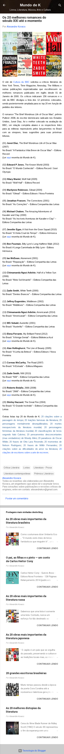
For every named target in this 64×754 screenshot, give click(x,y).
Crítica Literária (11, 467)
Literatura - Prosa (43, 467)
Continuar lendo (47, 548)
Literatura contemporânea (17, 473)
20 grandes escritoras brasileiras (26, 673)
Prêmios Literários (44, 473)
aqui (9, 157)
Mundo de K (30, 5)
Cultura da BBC (21, 82)
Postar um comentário (16, 498)
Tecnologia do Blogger (34, 750)
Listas (26, 467)
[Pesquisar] (60, 5)
